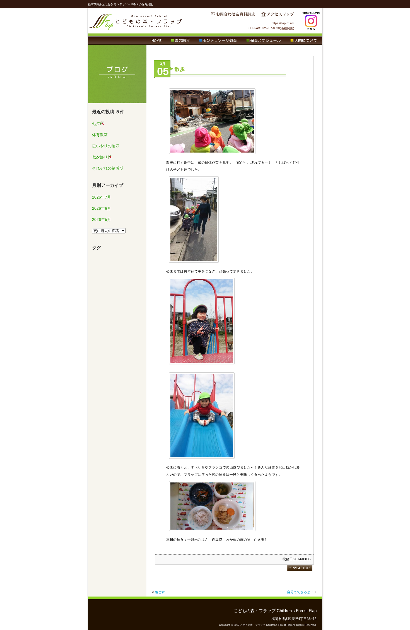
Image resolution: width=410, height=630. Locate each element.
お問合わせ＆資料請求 (233, 15)
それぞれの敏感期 (107, 168)
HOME (156, 41)
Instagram (311, 21)
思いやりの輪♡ (105, 146)
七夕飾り (100, 157)
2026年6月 (101, 208)
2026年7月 (101, 197)
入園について (303, 40)
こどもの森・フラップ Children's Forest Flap (136, 21)
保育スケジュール (263, 40)
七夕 (96, 123)
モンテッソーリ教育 (218, 40)
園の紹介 (180, 40)
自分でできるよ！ (300, 592)
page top (299, 568)
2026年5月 (101, 219)
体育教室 (100, 134)
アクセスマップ (277, 15)
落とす (160, 592)
